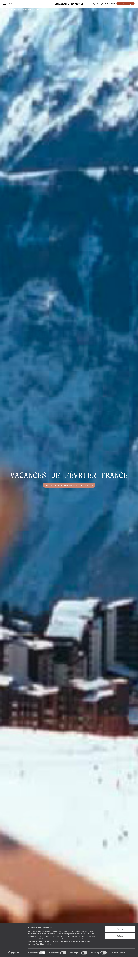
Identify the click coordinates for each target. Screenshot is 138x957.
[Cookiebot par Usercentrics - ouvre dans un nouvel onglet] (14, 952)
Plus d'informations (44, 944)
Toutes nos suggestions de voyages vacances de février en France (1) (69, 485)
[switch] (63, 952)
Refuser (120, 936)
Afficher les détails (118, 953)
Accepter (120, 929)
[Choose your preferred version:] (95, 4)
